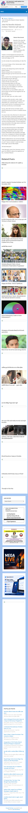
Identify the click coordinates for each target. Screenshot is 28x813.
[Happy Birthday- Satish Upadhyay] (14, 275)
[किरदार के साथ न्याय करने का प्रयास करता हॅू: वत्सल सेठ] (14, 341)
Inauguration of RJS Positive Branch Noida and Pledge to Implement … (13, 742)
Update (13, 31)
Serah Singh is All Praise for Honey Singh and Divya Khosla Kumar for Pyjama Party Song (12, 240)
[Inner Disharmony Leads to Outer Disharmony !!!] (14, 307)
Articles (10, 18)
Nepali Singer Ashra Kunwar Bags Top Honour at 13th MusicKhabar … (13, 759)
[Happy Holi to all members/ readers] (14, 193)
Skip (16, 6)
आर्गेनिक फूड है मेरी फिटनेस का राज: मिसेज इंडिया (12, 367)
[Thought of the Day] (14, 481)
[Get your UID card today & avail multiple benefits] (14, 412)
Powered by (3, 6)
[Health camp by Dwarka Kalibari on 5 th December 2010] (14, 174)
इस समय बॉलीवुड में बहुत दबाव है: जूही (10, 403)
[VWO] (6, 6)
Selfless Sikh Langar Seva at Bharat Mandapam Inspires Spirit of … (13, 790)
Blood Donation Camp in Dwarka (11, 456)
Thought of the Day (7, 488)
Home (5, 18)
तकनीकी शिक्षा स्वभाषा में (7, 246)
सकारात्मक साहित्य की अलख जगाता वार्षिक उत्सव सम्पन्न (13, 712)
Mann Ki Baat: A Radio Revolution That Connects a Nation (13, 735)
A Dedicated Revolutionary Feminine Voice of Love (13, 727)
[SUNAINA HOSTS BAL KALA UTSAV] (14, 465)
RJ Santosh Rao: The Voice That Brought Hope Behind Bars (12, 781)
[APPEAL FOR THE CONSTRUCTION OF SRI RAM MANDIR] (14, 430)
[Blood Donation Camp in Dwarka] (14, 448)
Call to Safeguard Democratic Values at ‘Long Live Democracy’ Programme (14, 720)
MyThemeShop (16, 809)
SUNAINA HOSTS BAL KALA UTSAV (12, 474)
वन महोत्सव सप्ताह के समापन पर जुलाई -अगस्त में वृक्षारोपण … (13, 798)
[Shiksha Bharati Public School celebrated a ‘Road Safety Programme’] (14, 256)
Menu (2, 11)
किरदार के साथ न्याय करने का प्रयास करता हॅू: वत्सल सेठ (14, 350)
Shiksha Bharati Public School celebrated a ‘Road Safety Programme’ (13, 265)
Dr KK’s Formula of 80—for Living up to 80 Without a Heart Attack (14, 220)
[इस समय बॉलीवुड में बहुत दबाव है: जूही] (14, 394)
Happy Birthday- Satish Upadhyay (12, 283)
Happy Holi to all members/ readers (12, 201)
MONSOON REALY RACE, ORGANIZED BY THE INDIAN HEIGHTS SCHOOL (14, 297)
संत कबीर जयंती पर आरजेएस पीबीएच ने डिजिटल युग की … (14, 752)
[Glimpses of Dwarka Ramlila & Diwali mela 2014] (14, 324)
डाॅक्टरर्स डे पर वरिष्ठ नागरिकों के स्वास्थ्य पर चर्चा (13, 774)
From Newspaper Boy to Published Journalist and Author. (13, 767)
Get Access (24, 6)
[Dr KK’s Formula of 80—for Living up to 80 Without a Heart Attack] (14, 211)
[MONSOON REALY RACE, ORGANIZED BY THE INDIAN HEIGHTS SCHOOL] (14, 290)
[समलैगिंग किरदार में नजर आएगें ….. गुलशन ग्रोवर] (14, 377)
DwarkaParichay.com (8, 29)
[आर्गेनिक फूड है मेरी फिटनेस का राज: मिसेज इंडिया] (14, 359)
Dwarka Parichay (9, 808)
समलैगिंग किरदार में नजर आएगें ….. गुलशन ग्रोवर (12, 385)
